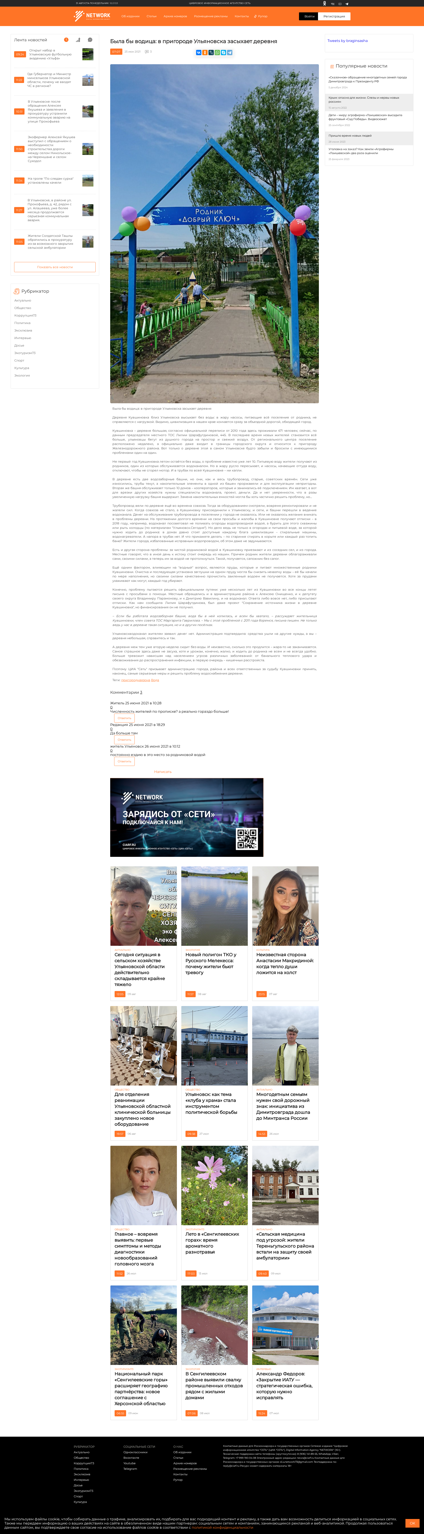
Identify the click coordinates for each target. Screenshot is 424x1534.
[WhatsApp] (217, 52)
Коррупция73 (25, 315)
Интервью (22, 338)
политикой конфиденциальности (222, 1527)
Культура (21, 368)
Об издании (130, 16)
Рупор (262, 16)
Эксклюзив (23, 330)
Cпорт (19, 360)
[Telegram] (346, 3)
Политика (22, 323)
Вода (155, 680)
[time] (66, 40)
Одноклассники (135, 1452)
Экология (22, 375)
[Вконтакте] (333, 3)
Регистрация (334, 16)
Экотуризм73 (25, 353)
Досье (19, 345)
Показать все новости (55, 267)
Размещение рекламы (211, 16)
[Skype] (223, 52)
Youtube (129, 1463)
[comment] (90, 40)
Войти (310, 16)
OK (412, 1523)
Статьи (178, 1457)
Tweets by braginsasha (347, 41)
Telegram (130, 1468)
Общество (22, 308)
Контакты (242, 16)
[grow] (78, 40)
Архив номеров (185, 1463)
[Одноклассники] (324, 3)
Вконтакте (131, 1457)
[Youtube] (340, 3)
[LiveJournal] (211, 52)
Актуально (22, 300)
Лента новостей (30, 40)
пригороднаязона (135, 680)
